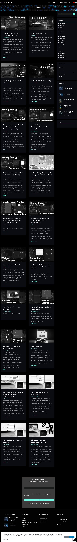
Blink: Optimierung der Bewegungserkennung (39, 441)
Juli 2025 (61, 27)
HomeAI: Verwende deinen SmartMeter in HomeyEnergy (40, 220)
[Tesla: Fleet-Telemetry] (6, 525)
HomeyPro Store (44, 520)
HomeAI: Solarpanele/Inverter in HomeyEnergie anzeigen (39, 127)
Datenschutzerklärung (45, 503)
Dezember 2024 (63, 40)
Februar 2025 (62, 36)
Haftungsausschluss (62, 521)
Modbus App (62, 74)
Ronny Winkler (8, 2)
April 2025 (62, 32)
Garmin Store (43, 522)
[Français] (75, 2)
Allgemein (62, 67)
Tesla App (62, 76)
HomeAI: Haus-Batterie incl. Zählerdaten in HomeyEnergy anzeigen (13, 127)
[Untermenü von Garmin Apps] (57, 2)
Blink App (62, 69)
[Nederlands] (76, 2)
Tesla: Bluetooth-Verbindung (41, 81)
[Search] (74, 14)
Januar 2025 (62, 38)
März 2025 (62, 34)
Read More (5, 57)
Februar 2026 (62, 23)
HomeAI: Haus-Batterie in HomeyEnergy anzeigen (13, 174)
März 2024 (62, 51)
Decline (66, 536)
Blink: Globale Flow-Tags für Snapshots (12, 441)
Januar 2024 (62, 55)
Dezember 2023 (63, 57)
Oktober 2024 (62, 42)
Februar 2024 (62, 53)
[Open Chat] (74, 539)
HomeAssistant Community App (67, 72)
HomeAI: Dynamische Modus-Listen (41, 308)
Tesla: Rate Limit (37, 346)
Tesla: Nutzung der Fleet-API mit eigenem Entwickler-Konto (41, 174)
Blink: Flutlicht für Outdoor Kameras (12, 308)
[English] (74, 2)
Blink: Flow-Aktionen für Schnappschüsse (39, 393)
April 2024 (62, 49)
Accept (72, 536)
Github (41, 523)
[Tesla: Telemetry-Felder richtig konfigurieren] (6, 519)
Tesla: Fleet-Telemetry (39, 33)
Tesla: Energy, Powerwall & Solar (12, 82)
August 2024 (62, 44)
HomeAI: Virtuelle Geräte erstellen (11, 347)
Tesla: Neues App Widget (11, 265)
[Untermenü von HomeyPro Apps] (66, 2)
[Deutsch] (73, 2)
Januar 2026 (62, 25)
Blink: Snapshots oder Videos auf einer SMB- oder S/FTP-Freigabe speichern (13, 394)
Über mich (60, 524)
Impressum (60, 517)
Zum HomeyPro (43, 518)
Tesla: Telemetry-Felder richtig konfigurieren (11, 34)
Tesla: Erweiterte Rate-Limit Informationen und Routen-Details (41, 267)
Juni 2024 (61, 46)
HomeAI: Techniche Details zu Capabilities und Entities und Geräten (12, 220)
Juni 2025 (61, 29)
